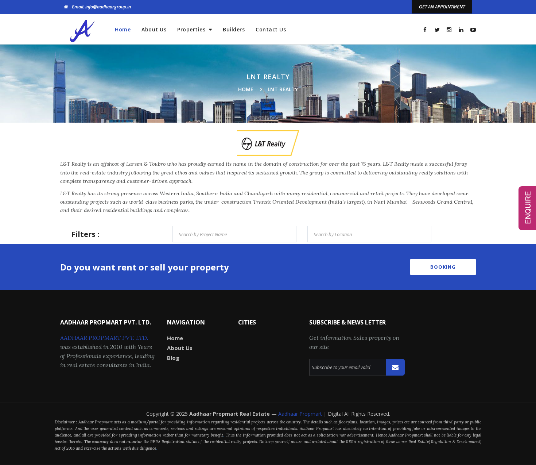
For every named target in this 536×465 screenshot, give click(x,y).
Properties (192, 29)
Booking (443, 267)
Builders (234, 29)
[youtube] (473, 29)
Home (123, 29)
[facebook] (425, 29)
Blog (173, 357)
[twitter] (437, 29)
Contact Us (271, 29)
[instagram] (449, 29)
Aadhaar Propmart (300, 413)
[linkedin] (461, 29)
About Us (153, 29)
